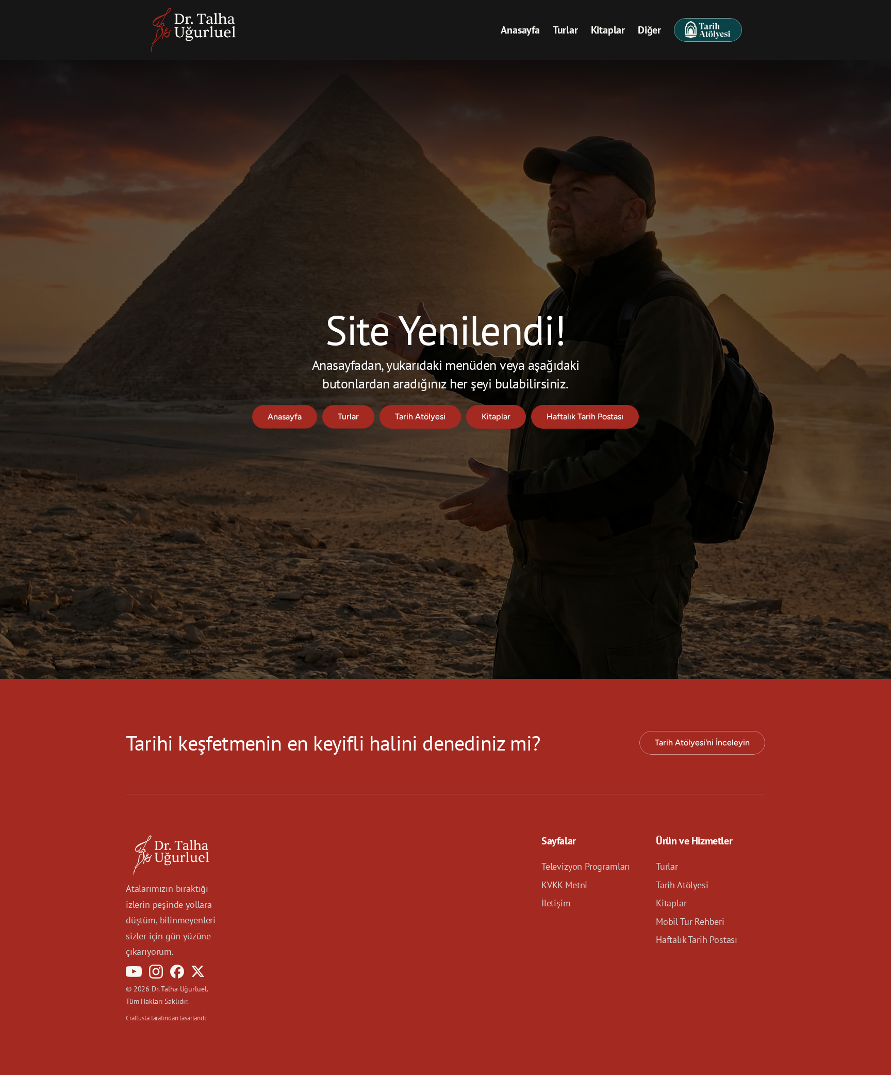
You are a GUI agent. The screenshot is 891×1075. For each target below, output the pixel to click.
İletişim (556, 903)
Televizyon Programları (585, 866)
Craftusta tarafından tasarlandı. (166, 1017)
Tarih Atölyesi (682, 884)
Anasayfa (520, 30)
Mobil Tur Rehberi (690, 921)
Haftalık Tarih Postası (696, 940)
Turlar (565, 30)
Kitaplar (608, 30)
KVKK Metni (564, 884)
